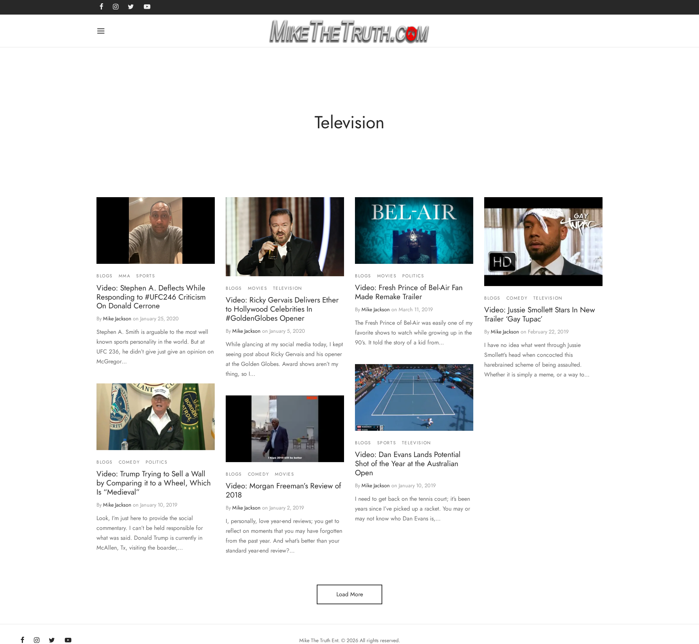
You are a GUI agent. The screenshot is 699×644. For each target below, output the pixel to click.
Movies (258, 288)
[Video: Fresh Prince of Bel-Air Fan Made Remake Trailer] (414, 230)
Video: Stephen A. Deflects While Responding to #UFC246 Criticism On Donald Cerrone (151, 297)
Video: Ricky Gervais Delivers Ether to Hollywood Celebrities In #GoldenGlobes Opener (282, 309)
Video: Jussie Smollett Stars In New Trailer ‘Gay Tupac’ (539, 314)
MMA (125, 276)
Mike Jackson (117, 318)
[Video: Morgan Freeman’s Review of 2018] (285, 428)
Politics (413, 276)
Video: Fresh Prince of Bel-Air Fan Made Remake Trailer (409, 292)
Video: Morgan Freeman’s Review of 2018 (283, 491)
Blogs (104, 276)
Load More (349, 594)
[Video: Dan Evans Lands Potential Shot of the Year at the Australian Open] (414, 397)
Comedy (517, 298)
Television (287, 288)
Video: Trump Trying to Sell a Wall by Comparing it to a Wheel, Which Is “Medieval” (153, 482)
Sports (145, 276)
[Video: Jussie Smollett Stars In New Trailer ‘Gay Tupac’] (543, 241)
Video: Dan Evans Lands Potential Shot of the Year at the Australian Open (408, 464)
